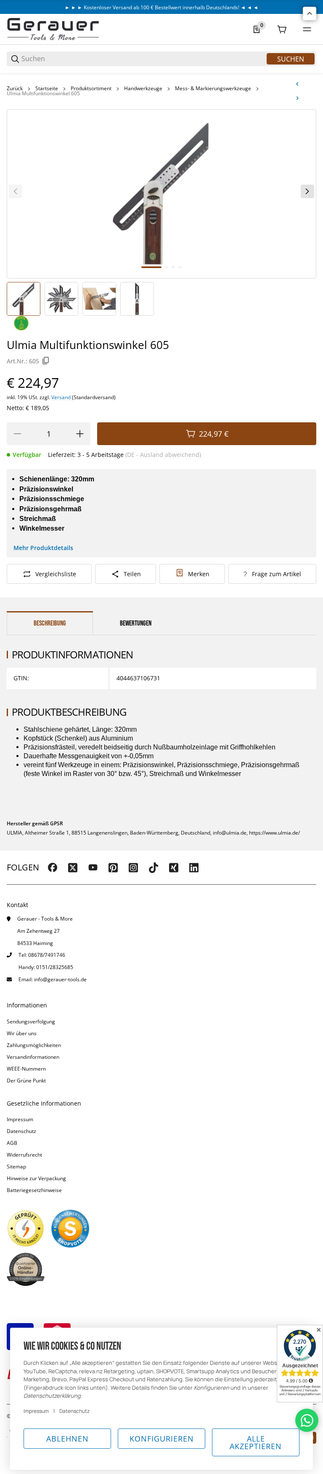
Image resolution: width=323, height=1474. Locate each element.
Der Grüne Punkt (26, 1080)
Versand (61, 397)
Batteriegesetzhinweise (34, 1190)
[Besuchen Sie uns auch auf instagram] (133, 867)
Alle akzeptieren (256, 1442)
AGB (12, 1142)
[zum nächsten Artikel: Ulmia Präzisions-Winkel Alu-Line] (297, 98)
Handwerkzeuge (143, 88)
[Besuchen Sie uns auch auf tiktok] (153, 867)
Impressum (20, 1119)
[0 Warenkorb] (282, 29)
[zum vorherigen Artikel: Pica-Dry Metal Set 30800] (297, 84)
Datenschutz (21, 1131)
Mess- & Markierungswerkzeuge (213, 88)
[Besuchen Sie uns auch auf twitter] (72, 867)
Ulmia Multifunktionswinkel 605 (43, 93)
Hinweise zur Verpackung (36, 1178)
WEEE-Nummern (26, 1068)
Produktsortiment (91, 88)
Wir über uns (22, 1033)
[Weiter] (307, 191)
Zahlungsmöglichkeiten (34, 1045)
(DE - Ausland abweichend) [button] (163, 455)
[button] (309, 13)
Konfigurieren (162, 1439)
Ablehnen (67, 1439)
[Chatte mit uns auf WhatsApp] (306, 1420)
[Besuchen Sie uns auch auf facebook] (52, 867)
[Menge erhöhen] (79, 434)
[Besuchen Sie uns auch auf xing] (173, 867)
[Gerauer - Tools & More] (53, 28)
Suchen (290, 59)
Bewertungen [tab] (135, 623)
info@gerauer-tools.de (60, 979)
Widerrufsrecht (24, 1154)
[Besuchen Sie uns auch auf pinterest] (113, 867)
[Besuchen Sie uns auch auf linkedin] (194, 867)
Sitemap (16, 1166)
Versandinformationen (33, 1057)
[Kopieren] (46, 361)
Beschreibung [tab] (50, 623)
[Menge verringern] (17, 434)
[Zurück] (15, 191)
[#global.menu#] (307, 29)
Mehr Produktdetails (43, 548)
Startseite (46, 88)
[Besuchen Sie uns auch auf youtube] (93, 867)
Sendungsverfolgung (31, 1021)
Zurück (15, 88)
